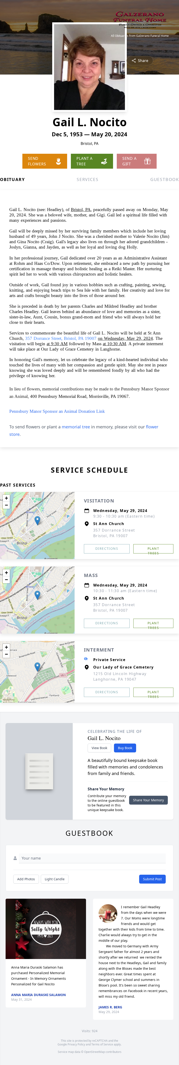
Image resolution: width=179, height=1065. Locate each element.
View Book (99, 748)
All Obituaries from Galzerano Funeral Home (140, 36)
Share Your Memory (148, 800)
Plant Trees (153, 549)
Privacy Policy (76, 1044)
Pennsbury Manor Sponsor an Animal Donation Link (57, 411)
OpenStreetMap (94, 1052)
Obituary (12, 179)
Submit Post (152, 879)
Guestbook (164, 179)
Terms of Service (102, 1044)
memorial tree (76, 427)
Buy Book (125, 748)
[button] (37, 521)
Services (87, 179)
